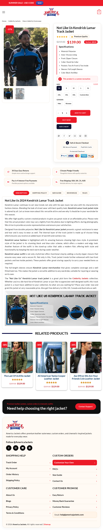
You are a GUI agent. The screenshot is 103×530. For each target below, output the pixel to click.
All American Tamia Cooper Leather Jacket (51, 377)
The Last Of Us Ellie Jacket (17, 375)
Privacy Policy (12, 507)
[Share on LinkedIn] (85, 136)
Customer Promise (65, 488)
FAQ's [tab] (84, 193)
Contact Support (86, 406)
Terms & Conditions (15, 513)
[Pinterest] (29, 448)
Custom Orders (63, 455)
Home (4, 21)
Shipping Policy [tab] (39, 193)
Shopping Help (16, 455)
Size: (58, 84)
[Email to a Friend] (75, 136)
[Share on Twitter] (69, 136)
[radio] (59, 88)
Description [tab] (21, 193)
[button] (3, 12)
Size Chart (64, 127)
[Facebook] (8, 448)
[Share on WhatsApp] (59, 136)
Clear (95, 84)
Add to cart (80, 113)
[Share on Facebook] (64, 136)
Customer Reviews (61, 507)
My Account (11, 468)
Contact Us (58, 481)
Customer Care (16, 488)
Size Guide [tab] (56, 193)
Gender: (60, 99)
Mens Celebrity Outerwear (32, 21)
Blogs (8, 501)
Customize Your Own (64, 462)
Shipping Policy (13, 480)
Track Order (11, 462)
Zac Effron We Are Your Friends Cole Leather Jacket (86, 377)
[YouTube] (22, 448)
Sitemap (47, 524)
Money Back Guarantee (63, 501)
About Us (10, 495)
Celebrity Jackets (14, 21)
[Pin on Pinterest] (80, 136)
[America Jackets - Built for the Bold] (51, 12)
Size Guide (57, 475)
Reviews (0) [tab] (72, 193)
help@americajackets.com (72, 515)
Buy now (66, 120)
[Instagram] (15, 448)
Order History (12, 474)
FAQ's (55, 469)
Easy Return (58, 495)
